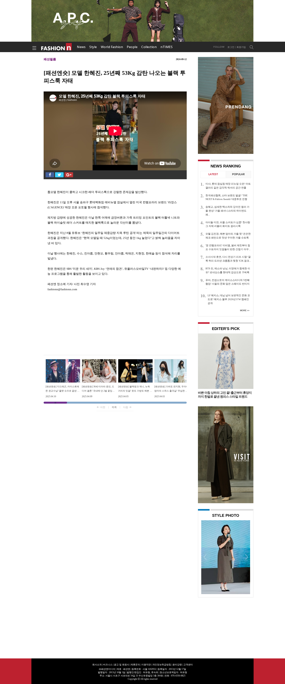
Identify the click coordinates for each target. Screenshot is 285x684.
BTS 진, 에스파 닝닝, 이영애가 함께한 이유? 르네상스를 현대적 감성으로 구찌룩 (228, 270)
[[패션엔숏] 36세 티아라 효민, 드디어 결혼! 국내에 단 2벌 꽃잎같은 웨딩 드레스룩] (99, 360)
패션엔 (56, 47)
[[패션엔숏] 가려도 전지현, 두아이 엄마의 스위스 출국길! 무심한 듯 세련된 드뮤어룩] (172, 360)
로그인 (230, 47)
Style (93, 47)
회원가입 (241, 47)
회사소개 (97, 664)
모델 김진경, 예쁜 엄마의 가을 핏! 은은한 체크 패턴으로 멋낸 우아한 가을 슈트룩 (228, 235)
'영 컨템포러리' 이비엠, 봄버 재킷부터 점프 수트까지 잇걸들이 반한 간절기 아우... (228, 247)
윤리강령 (177, 664)
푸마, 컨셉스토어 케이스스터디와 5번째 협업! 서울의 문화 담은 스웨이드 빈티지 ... (228, 284)
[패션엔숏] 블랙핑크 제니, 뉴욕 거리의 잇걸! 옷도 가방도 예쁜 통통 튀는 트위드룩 (135, 390)
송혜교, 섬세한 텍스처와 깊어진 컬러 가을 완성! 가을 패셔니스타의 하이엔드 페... (227, 210)
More (243, 310)
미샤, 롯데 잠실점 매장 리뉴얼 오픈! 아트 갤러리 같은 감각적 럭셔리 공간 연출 (228, 185)
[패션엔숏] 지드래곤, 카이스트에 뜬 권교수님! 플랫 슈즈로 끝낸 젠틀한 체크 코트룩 (62, 390)
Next (246, 557)
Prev (205, 557)
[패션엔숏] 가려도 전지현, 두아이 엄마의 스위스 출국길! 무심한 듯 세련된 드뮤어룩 (171, 390)
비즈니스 (107, 664)
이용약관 (146, 664)
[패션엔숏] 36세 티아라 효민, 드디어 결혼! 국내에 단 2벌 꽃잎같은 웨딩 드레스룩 (98, 390)
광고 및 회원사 (121, 664)
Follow (219, 47)
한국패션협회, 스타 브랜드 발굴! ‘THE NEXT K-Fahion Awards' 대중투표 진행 (227, 197)
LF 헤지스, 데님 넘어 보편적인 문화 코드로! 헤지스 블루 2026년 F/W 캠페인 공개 (229, 299)
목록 (114, 407)
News (81, 47)
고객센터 (188, 664)
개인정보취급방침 (161, 664)
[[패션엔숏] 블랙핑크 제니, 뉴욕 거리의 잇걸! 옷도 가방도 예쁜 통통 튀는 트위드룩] (135, 360)
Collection (149, 47)
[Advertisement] (115, 324)
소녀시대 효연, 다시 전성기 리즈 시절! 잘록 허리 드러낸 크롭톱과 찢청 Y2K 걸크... (228, 258)
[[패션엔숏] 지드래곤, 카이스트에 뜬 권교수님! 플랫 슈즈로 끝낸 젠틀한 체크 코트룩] (63, 360)
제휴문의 (135, 664)
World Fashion (112, 47)
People (132, 47)
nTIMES (167, 47)
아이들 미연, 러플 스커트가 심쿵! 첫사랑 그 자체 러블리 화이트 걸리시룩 (228, 224)
